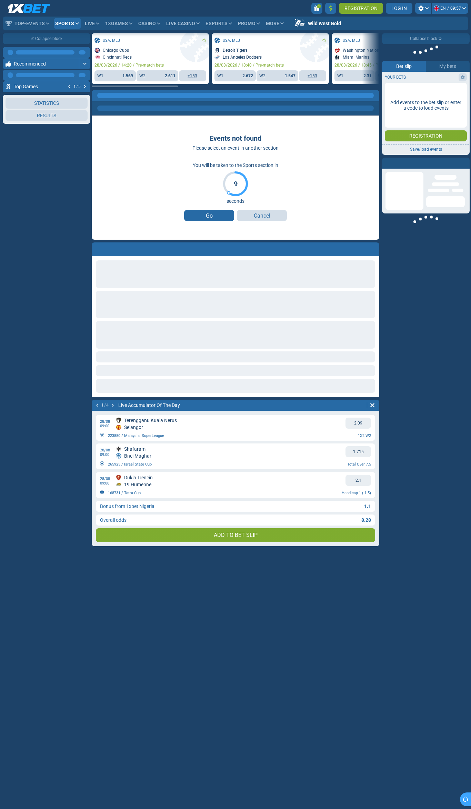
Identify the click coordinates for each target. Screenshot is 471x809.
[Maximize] (84, 52)
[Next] (85, 86)
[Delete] (372, 405)
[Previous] (69, 86)
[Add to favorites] (84, 97)
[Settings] (423, 8)
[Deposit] (330, 8)
